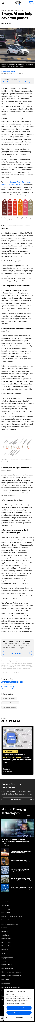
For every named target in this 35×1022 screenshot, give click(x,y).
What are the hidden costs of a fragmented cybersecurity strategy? (15, 840)
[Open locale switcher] (2, 1018)
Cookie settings (19, 1017)
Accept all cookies (19, 1012)
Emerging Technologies (12, 10)
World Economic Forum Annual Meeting (16, 82)
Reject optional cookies (19, 1008)
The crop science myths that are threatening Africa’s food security (21, 879)
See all (30, 816)
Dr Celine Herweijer (8, 71)
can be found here (17, 634)
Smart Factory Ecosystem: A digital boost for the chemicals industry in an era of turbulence (21, 889)
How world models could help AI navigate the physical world (20, 870)
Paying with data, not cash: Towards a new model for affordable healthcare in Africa (21, 862)
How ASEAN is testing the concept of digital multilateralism (21, 851)
